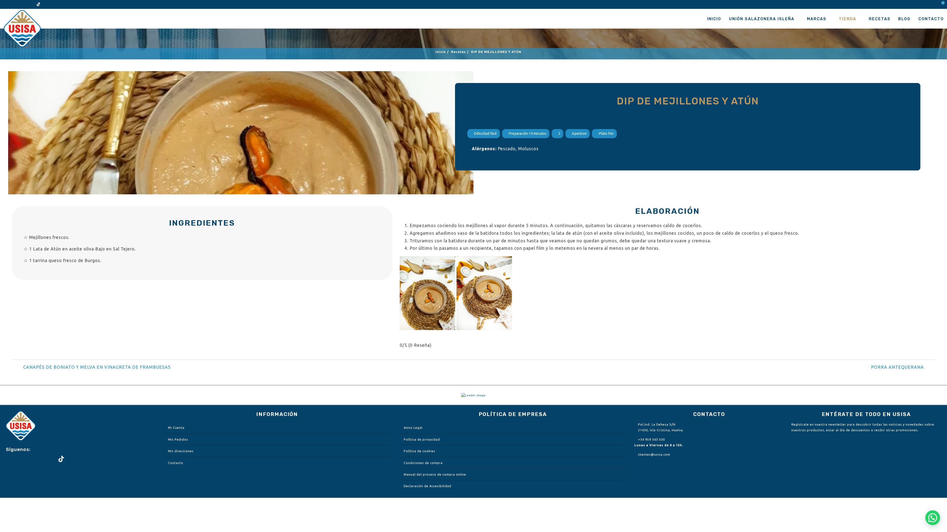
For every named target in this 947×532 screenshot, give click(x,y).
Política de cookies (419, 451)
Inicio (714, 19)
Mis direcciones (181, 451)
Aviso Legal (413, 427)
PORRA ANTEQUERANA (897, 367)
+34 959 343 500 (651, 439)
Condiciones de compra (423, 463)
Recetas (880, 19)
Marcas (816, 19)
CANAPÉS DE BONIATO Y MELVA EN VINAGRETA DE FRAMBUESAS (97, 367)
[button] (932, 517)
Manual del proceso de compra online (435, 474)
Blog (904, 19)
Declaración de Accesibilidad (427, 486)
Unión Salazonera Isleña (761, 19)
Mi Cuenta (176, 427)
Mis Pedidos (178, 439)
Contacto (931, 19)
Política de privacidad (422, 439)
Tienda (847, 19)
